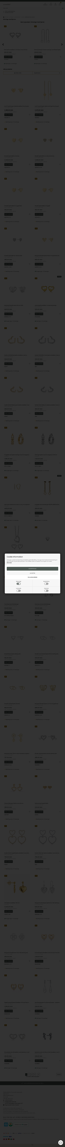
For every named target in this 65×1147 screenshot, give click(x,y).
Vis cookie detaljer (32, 577)
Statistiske (46, 588)
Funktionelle (18, 588)
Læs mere (9, 562)
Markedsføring (46, 581)
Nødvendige (18, 581)
